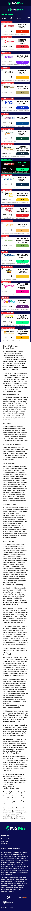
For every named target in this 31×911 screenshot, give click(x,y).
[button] (15, 29)
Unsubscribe (4, 843)
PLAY (22, 31)
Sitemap (11, 907)
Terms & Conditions (6, 839)
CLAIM (22, 169)
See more (27, 65)
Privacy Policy (4, 841)
